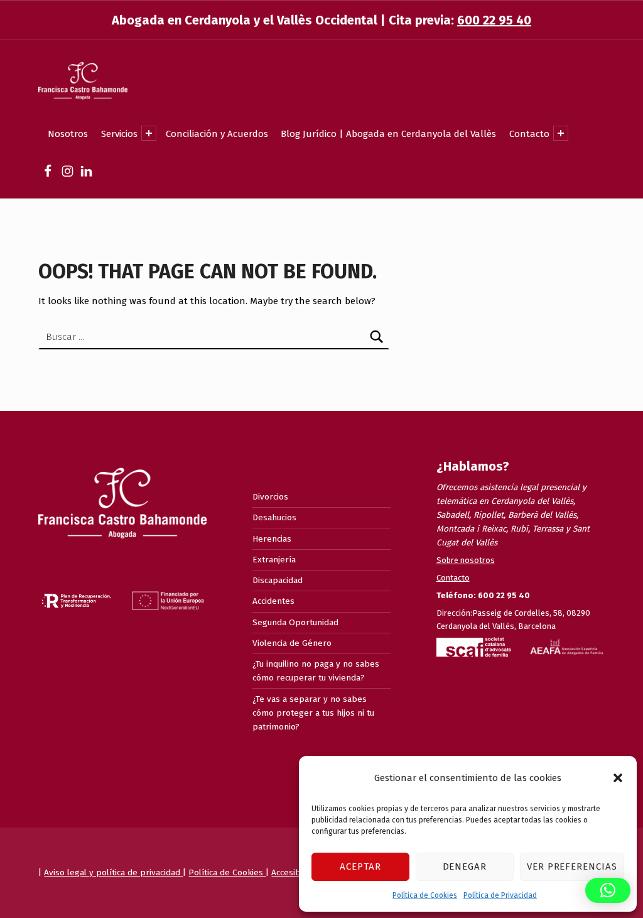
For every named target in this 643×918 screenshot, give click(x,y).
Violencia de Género (292, 643)
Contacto (529, 133)
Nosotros (68, 133)
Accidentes (273, 601)
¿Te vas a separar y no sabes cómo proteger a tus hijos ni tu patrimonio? (313, 713)
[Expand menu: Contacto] (560, 133)
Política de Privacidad (500, 895)
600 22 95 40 (494, 20)
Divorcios (270, 496)
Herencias (271, 538)
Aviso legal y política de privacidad (113, 872)
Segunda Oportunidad (295, 622)
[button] (618, 778)
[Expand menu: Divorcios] (148, 133)
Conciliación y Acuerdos (217, 133)
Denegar (465, 866)
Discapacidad (277, 580)
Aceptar (360, 866)
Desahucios (274, 517)
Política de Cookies (424, 895)
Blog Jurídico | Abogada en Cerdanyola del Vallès (388, 133)
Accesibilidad (297, 872)
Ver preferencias (572, 866)
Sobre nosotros (465, 560)
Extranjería (274, 559)
